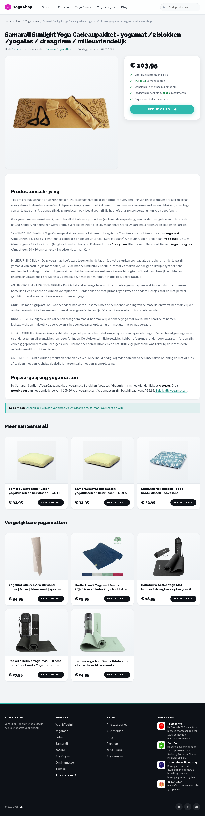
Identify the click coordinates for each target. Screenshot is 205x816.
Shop (45, 7)
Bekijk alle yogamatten (171, 390)
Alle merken (115, 731)
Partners (113, 743)
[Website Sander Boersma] (21, 806)
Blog (124, 7)
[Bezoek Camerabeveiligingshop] (161, 765)
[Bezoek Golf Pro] (161, 745)
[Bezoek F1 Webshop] (161, 726)
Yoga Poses (83, 7)
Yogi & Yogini (64, 724)
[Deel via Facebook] (187, 806)
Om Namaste (65, 762)
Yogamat (62, 731)
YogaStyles (63, 756)
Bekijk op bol (160, 109)
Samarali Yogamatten (58, 49)
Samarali (17, 49)
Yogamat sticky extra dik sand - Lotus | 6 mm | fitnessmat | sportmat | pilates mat (36, 589)
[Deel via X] (179, 806)
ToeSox (61, 769)
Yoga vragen (106, 7)
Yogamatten (32, 21)
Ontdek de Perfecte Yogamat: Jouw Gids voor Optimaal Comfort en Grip (75, 408)
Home (8, 21)
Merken (63, 7)
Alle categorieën (118, 724)
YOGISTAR (62, 750)
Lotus (59, 737)
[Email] (196, 806)
